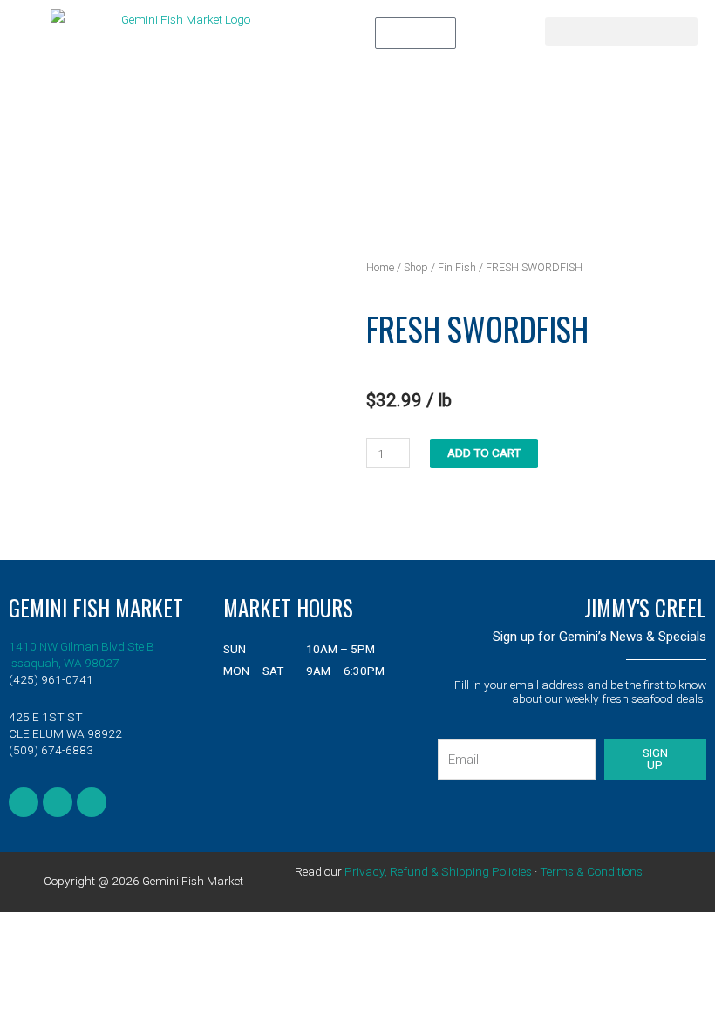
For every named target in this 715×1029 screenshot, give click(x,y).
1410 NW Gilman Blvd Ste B (81, 646)
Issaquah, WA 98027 (64, 663)
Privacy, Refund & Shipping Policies (438, 871)
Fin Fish (457, 267)
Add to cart (484, 453)
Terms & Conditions (591, 871)
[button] (621, 31)
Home (380, 267)
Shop (416, 267)
